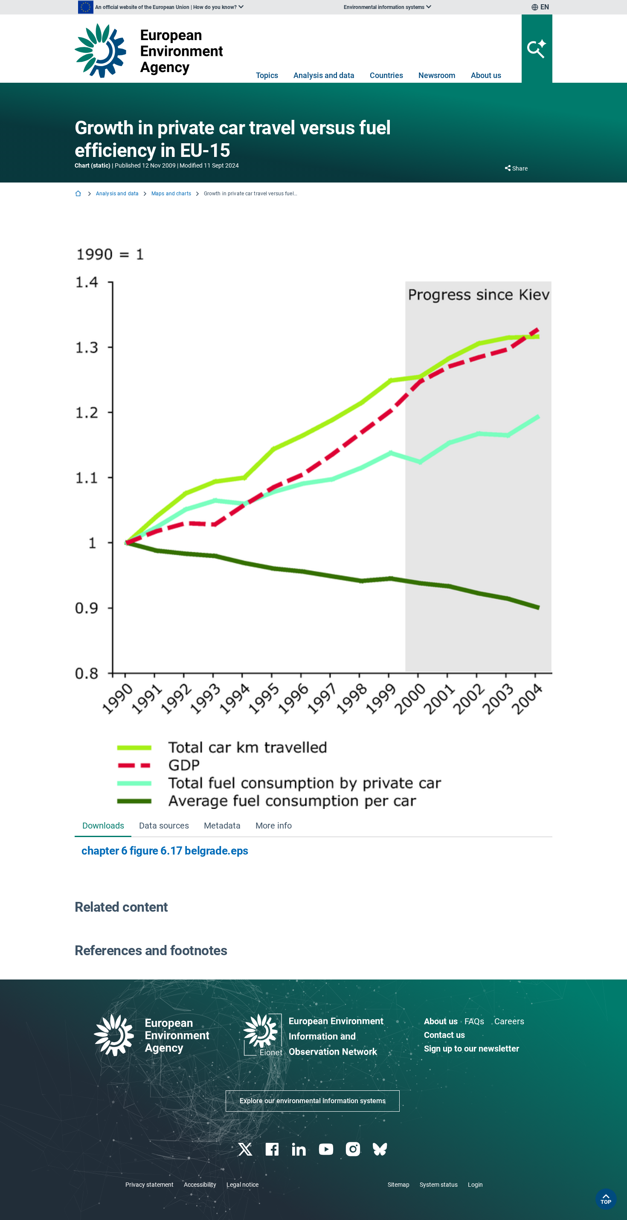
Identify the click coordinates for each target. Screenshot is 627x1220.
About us (486, 75)
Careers (509, 1021)
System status (439, 1184)
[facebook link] (273, 1149)
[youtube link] (327, 1149)
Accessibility (200, 1184)
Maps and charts (171, 194)
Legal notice (242, 1184)
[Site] (152, 50)
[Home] (79, 194)
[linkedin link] (300, 1149)
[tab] (103, 826)
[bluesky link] (381, 1149)
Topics (267, 75)
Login (475, 1184)
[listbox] (161, 7)
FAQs (474, 1021)
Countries (386, 75)
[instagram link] (354, 1149)
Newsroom (437, 75)
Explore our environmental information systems (313, 1101)
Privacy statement (149, 1184)
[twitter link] (246, 1149)
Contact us (444, 1035)
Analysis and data (323, 75)
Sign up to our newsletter (471, 1048)
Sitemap (398, 1184)
